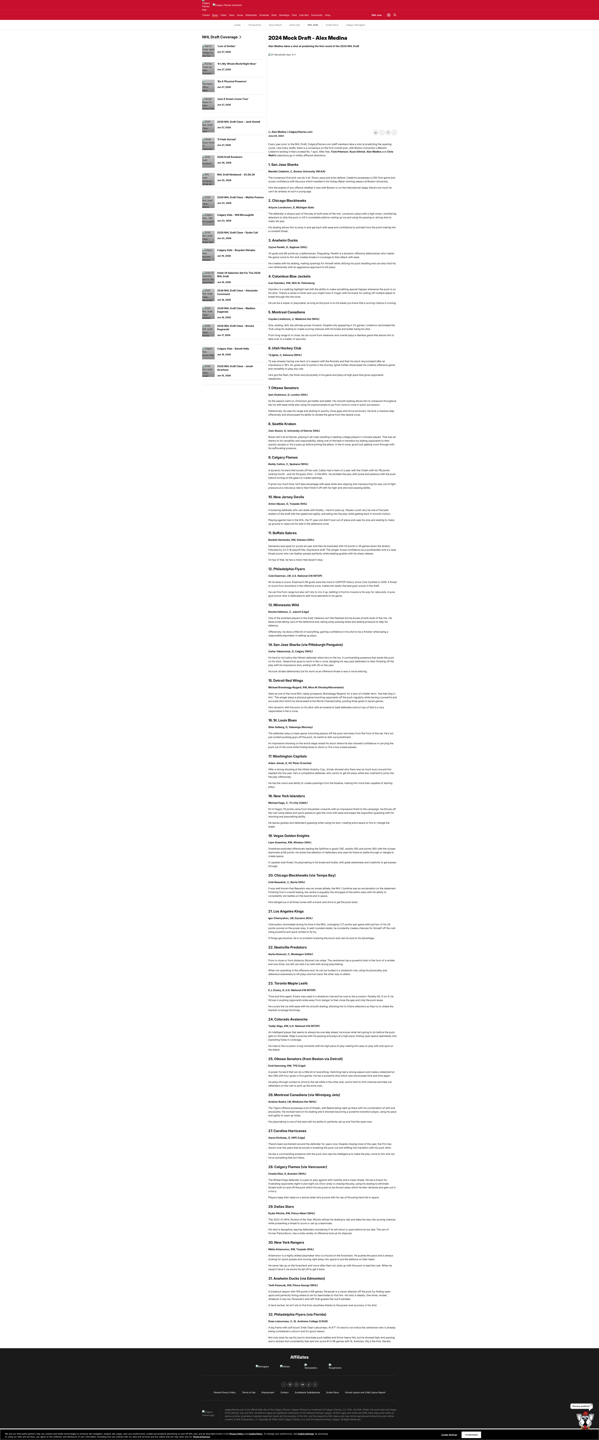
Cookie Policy (256, 1434)
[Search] (395, 15)
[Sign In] (389, 15)
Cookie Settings (306, 1434)
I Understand (471, 1434)
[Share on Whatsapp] (375, 132)
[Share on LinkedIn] (388, 132)
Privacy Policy (236, 1434)
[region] (299, 1434)
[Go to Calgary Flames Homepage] (227, 5)
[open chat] (586, 1423)
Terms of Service (201, 1436)
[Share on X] (381, 132)
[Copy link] (394, 132)
